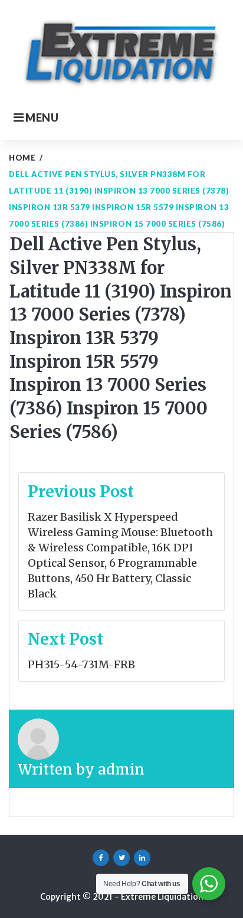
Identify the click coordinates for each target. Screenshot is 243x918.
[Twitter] (121, 858)
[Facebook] (101, 858)
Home (22, 157)
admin (121, 769)
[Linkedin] (142, 858)
